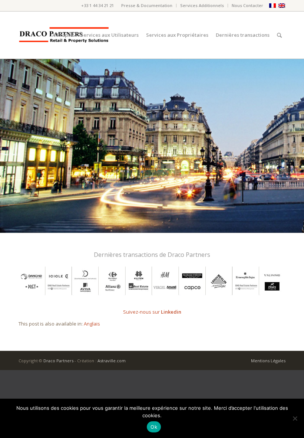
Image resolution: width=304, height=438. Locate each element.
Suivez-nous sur (152, 311)
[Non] (294, 418)
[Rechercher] (279, 35)
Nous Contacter (247, 5)
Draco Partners (58, 360)
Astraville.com (112, 360)
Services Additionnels (202, 5)
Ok (154, 427)
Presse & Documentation (146, 5)
